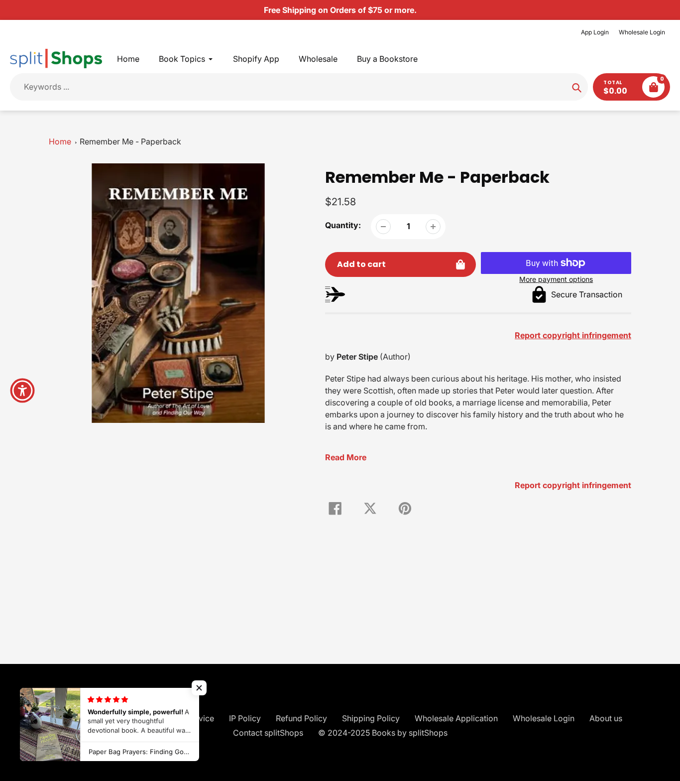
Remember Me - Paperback (130, 141)
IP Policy (245, 718)
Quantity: (343, 225)
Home (60, 141)
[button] (199, 687)
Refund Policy (301, 718)
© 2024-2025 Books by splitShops (383, 733)
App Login (595, 32)
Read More (345, 457)
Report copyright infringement (573, 485)
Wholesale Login (642, 32)
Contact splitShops (268, 733)
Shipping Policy (371, 718)
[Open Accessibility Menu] (22, 390)
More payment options (556, 279)
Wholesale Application (456, 718)
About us (605, 718)
